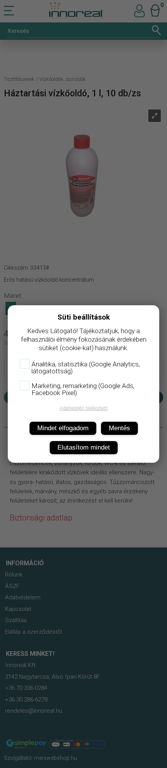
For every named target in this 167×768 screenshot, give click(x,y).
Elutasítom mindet (83, 447)
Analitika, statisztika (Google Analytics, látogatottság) (85, 368)
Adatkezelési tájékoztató (84, 408)
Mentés (119, 428)
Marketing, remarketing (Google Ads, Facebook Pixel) (82, 389)
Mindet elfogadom (63, 428)
